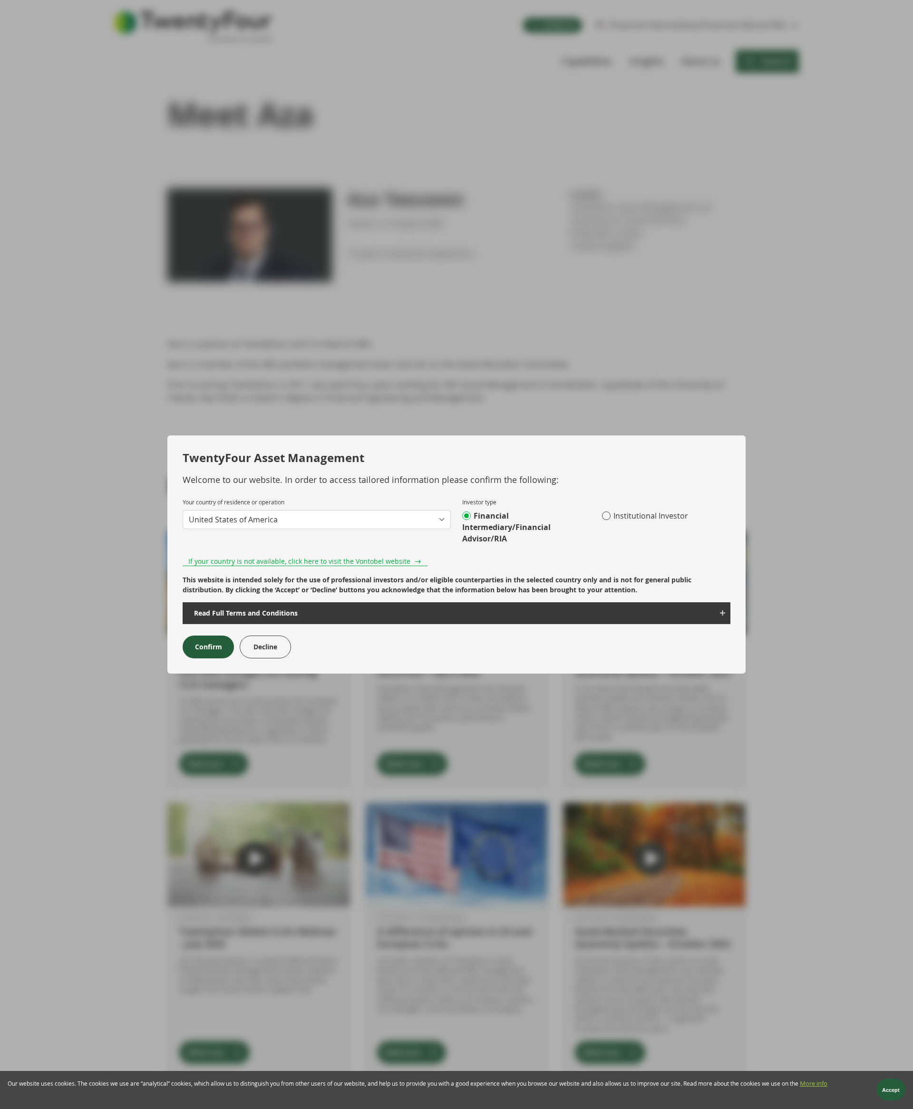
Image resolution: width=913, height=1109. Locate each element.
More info (813, 1084)
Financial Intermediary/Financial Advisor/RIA (506, 527)
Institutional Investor (650, 516)
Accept (891, 1090)
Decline (265, 646)
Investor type (479, 502)
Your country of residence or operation (233, 502)
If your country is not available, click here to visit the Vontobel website (299, 561)
